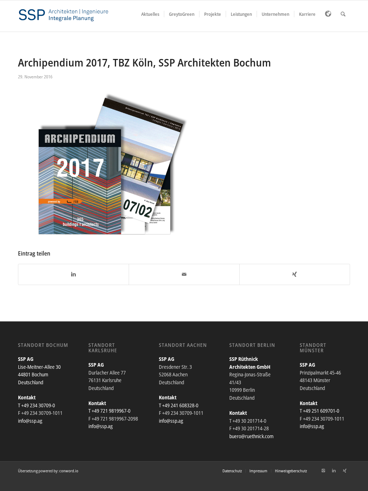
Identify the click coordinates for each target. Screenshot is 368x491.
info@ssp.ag (30, 420)
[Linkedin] (333, 470)
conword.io (68, 470)
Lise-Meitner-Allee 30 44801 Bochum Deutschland (39, 374)
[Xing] (344, 470)
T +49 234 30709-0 (36, 405)
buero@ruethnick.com (251, 436)
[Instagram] (323, 470)
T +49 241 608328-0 (178, 405)
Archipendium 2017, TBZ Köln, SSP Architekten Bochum (144, 62)
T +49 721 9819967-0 (109, 410)
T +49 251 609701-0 (319, 410)
